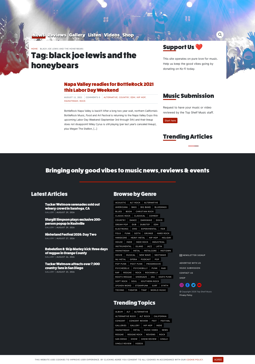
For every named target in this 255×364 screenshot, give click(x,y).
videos (139, 343)
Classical (139, 215)
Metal (136, 250)
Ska (153, 276)
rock (162, 334)
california (160, 316)
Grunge (148, 233)
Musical (130, 254)
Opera (133, 259)
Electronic (122, 228)
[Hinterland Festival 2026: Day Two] (38, 238)
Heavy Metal (138, 237)
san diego (121, 338)
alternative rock (125, 316)
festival (165, 320)
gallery (135, 325)
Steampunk (141, 285)
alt (128, 311)
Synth (164, 285)
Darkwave (146, 220)
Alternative (111, 97)
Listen (94, 35)
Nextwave (160, 254)
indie (159, 325)
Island (139, 246)
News (39, 35)
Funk (127, 233)
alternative (141, 311)
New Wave (145, 254)
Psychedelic (122, 268)
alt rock (145, 316)
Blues (118, 211)
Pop (157, 259)
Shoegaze (141, 276)
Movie (118, 254)
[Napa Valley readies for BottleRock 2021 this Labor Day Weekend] (45, 94)
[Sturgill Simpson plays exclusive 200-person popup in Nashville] (38, 223)
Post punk (136, 263)
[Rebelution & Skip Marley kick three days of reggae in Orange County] (38, 252)
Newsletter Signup (193, 255)
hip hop (147, 325)
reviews (150, 334)
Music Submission (190, 267)
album (119, 311)
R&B (163, 268)
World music (158, 290)
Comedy (153, 215)
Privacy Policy (186, 295)
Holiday (166, 237)
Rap (117, 272)
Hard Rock (163, 233)
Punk (155, 268)
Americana (121, 207)
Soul (134, 281)
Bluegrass (161, 207)
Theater (132, 290)
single (164, 338)
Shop (128, 35)
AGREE (218, 359)
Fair (163, 228)
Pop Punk (120, 263)
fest (154, 320)
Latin (159, 246)
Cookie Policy (194, 359)
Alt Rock (135, 202)
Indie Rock (142, 241)
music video (151, 329)
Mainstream (71, 100)
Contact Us (186, 272)
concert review (138, 320)
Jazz (149, 246)
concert (120, 320)
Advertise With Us (190, 262)
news (165, 329)
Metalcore (150, 250)
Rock (83, 100)
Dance (133, 220)
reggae (119, 334)
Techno (119, 290)
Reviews (57, 35)
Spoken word (123, 285)
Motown (165, 250)
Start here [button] (170, 120)
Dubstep (145, 224)
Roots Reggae (123, 276)
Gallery (77, 35)
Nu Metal (120, 259)
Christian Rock (145, 211)
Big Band (146, 207)
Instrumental (123, 246)
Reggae (127, 272)
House (119, 241)
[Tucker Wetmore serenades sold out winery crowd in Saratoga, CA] (38, 208)
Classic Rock (122, 215)
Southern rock (150, 281)
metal (136, 329)
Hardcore (121, 237)
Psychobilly (140, 268)
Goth (137, 233)
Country (124, 97)
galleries (120, 325)
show (134, 338)
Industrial (158, 241)
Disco (159, 220)
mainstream (122, 329)
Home (34, 48)
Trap (144, 290)
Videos (112, 35)
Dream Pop (121, 224)
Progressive (153, 263)
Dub (134, 224)
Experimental (149, 228)
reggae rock (135, 334)
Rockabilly (151, 272)
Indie (129, 241)
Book (129, 211)
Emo (134, 228)
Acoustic (120, 202)
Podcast (146, 259)
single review (123, 343)
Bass (134, 207)
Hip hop (141, 97)
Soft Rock (121, 281)
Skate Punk (165, 276)
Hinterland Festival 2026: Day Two (70, 234)
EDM (133, 97)
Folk (118, 233)
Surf (154, 285)
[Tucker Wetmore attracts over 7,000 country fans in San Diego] (38, 267)
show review (148, 338)
